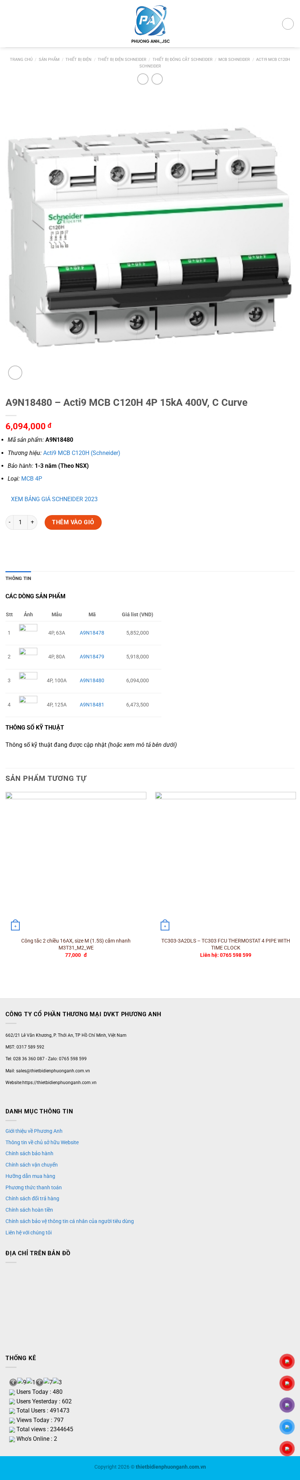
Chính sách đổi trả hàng (32, 1198)
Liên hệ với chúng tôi (28, 1232)
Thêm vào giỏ (73, 522)
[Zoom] (15, 373)
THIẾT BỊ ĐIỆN (78, 59)
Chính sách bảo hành (29, 1153)
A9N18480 (92, 680)
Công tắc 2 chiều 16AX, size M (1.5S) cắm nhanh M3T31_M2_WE (76, 944)
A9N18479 (92, 657)
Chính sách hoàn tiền (29, 1210)
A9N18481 (92, 705)
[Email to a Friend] (25, 549)
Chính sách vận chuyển (31, 1165)
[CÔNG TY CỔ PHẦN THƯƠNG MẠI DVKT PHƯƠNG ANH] (150, 23)
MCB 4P (31, 478)
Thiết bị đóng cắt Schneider (183, 59)
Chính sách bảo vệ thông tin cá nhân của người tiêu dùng (69, 1221)
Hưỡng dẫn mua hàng (30, 1176)
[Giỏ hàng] (288, 24)
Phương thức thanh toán (33, 1187)
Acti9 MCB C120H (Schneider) (81, 452)
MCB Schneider (234, 59)
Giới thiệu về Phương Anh (34, 1131)
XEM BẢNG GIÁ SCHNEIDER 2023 (54, 499)
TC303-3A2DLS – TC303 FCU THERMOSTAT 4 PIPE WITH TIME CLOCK (225, 944)
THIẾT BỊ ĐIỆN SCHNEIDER (122, 59)
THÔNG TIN (18, 578)
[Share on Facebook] (12, 549)
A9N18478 (92, 633)
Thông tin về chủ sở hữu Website (42, 1142)
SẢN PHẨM (49, 59)
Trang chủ (21, 59)
